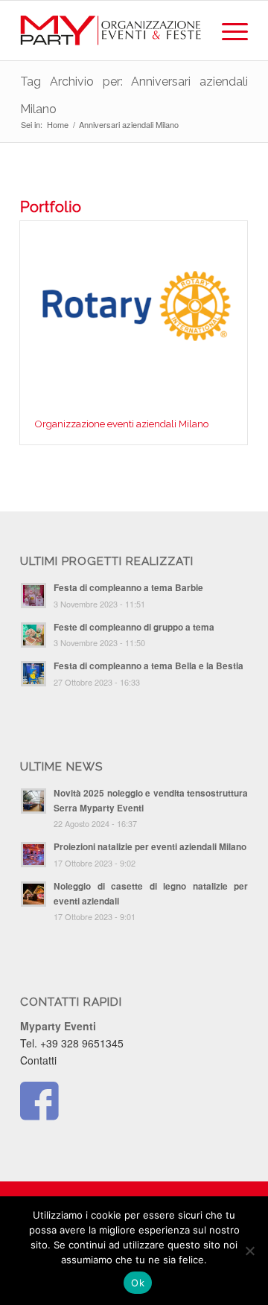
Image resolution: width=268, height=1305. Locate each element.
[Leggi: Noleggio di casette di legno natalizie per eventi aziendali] (33, 894)
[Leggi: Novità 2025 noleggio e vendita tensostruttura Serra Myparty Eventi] (33, 801)
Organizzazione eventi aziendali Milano (121, 424)
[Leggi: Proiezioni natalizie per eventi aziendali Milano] (33, 854)
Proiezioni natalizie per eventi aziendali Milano (150, 846)
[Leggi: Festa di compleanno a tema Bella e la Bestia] (33, 673)
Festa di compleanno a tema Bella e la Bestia (148, 666)
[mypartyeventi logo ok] (111, 30)
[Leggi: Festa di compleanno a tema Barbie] (33, 595)
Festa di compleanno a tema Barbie (128, 587)
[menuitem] (227, 30)
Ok (137, 1283)
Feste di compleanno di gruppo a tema (134, 627)
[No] (249, 1250)
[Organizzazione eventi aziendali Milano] (133, 312)
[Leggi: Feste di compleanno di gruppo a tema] (33, 635)
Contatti (38, 1060)
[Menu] (227, 30)
